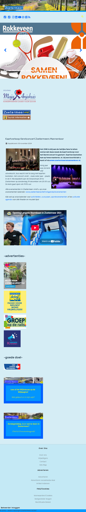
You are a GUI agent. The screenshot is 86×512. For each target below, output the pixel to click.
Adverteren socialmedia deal (43, 480)
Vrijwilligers (43, 458)
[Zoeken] (82, 16)
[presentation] (5, 50)
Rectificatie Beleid (43, 502)
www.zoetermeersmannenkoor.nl (65, 160)
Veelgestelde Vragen (43, 499)
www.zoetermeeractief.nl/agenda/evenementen (46, 192)
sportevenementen (59, 197)
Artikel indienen (43, 484)
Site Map (43, 465)
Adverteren (43, 477)
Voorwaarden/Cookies (43, 496)
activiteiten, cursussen (40, 197)
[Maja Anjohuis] (19, 96)
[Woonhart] (15, 275)
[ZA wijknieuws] (23, 390)
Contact (43, 462)
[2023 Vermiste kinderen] (12, 339)
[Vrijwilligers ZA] (15, 302)
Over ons (43, 455)
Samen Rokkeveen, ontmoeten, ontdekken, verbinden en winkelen (41, 70)
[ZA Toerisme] (17, 115)
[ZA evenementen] (23, 426)
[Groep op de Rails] (15, 322)
